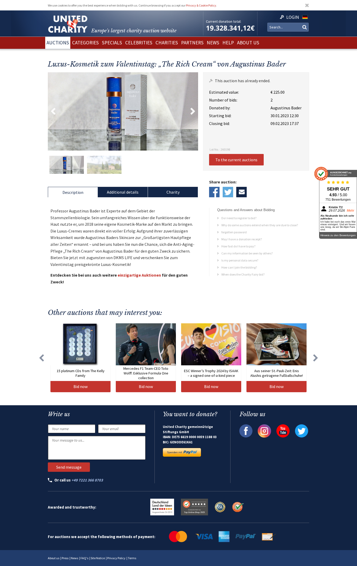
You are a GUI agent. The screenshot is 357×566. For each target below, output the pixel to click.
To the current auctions (236, 159)
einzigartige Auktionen (139, 275)
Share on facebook (214, 192)
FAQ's (84, 558)
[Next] (315, 358)
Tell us (241, 192)
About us (53, 558)
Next (192, 111)
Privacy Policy (116, 558)
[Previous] (41, 358)
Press (65, 558)
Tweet (228, 192)
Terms (132, 558)
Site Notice (98, 558)
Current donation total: (223, 21)
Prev (53, 111)
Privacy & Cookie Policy (201, 5)
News (74, 558)
